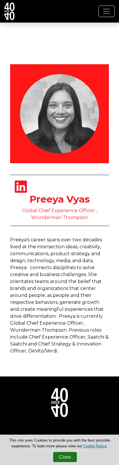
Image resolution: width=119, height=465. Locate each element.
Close (65, 457)
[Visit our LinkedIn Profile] (21, 190)
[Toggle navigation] (106, 11)
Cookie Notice (95, 446)
